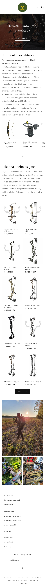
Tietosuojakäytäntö (13, 580)
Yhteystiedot (8, 542)
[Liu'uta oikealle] (27, 156)
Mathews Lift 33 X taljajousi (33, 382)
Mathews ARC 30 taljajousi (33, 305)
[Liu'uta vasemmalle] (18, 156)
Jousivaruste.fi (12, 577)
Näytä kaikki (22, 392)
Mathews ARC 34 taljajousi (11, 382)
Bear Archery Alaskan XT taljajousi (11, 268)
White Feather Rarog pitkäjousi (10, 143)
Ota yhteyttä (22, 38)
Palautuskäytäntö (36, 577)
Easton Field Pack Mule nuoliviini (30, 143)
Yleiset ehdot (8, 537)
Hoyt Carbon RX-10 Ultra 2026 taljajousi (11, 306)
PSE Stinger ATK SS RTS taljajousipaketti (11, 230)
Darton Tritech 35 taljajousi (12, 343)
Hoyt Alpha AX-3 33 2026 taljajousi (32, 268)
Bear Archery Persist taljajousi (31, 344)
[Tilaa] (34, 560)
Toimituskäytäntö (34, 580)
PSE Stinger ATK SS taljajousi (31, 230)
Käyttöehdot (24, 580)
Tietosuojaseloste (10, 547)
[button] (2, 7)
